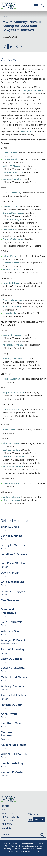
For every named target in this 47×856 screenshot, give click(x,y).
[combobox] (23, 835)
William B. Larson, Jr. (14, 754)
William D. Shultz (11, 269)
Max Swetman (10, 229)
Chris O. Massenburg (13, 212)
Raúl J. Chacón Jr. (11, 192)
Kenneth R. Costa (11, 282)
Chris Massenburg (12, 581)
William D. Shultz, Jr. (13, 631)
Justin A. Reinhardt (12, 449)
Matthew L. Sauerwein (13, 456)
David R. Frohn (10, 206)
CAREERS (6, 827)
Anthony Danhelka (12, 686)
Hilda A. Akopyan (11, 378)
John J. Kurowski (11, 256)
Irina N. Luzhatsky (11, 500)
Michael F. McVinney (13, 344)
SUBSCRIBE (39, 819)
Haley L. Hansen (11, 483)
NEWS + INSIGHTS (10, 816)
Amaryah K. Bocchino (13, 299)
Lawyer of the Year (32, 90)
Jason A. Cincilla (11, 658)
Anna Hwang (9, 429)
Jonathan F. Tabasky (13, 172)
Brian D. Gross (10, 152)
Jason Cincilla (10, 313)
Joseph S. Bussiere (12, 334)
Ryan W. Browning (12, 306)
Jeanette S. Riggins (12, 219)
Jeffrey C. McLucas (12, 165)
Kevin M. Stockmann (13, 466)
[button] (36, 5)
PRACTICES (7, 813)
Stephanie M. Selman (13, 392)
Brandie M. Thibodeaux (8, 611)
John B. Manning (11, 159)
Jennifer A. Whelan (12, 179)
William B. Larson (11, 496)
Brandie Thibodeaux (13, 239)
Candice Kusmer (11, 262)
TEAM (4, 809)
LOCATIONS (7, 820)
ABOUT (5, 806)
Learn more (25, 131)
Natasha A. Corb (11, 409)
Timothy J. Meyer (11, 443)
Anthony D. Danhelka (13, 358)
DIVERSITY (7, 824)
